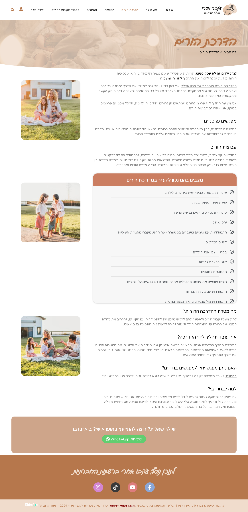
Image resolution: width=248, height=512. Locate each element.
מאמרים (92, 10)
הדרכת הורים (129, 10)
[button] (13, 10)
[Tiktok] (115, 487)
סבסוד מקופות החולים (66, 10)
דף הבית (230, 52)
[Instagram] (98, 487)
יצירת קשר (37, 10)
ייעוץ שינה (152, 10)
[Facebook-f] (150, 487)
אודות (169, 10)
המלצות (109, 10)
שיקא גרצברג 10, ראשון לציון (196, 505)
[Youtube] (132, 487)
